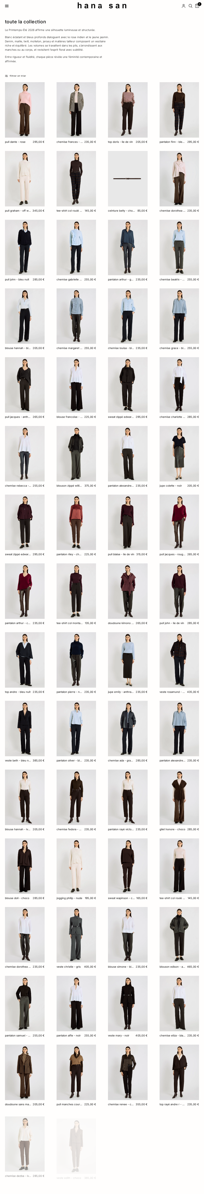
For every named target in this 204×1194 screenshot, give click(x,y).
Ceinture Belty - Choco (122, 210)
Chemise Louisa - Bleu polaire (121, 348)
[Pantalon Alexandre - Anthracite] (128, 453)
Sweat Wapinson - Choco (121, 898)
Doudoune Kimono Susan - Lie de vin (121, 623)
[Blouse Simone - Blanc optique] (128, 934)
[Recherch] (190, 6)
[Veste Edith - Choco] (76, 1141)
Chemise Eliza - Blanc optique (173, 1035)
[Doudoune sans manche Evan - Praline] (25, 1072)
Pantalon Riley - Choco (70, 554)
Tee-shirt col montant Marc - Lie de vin (70, 623)
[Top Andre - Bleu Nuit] (25, 660)
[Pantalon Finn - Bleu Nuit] (179, 110)
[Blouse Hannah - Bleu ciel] (25, 316)
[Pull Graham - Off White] (25, 178)
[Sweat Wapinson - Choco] (128, 866)
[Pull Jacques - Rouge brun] (179, 522)
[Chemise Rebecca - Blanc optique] (25, 453)
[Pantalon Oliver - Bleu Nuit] (76, 728)
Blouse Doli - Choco (17, 898)
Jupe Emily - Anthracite (121, 691)
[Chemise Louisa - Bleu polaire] (128, 316)
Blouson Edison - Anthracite (172, 966)
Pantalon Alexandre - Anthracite (121, 485)
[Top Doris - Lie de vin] (128, 110)
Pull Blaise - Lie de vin (121, 554)
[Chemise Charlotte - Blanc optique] (179, 385)
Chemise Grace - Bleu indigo (173, 348)
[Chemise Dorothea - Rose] (179, 178)
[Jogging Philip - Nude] (76, 866)
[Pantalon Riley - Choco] (76, 522)
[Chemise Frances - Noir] (76, 110)
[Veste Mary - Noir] (128, 1003)
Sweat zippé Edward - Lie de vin (18, 554)
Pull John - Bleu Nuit (17, 279)
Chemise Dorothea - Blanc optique (18, 966)
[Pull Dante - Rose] (25, 110)
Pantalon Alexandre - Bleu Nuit (173, 760)
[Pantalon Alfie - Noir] (76, 1003)
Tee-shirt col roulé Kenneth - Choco (70, 210)
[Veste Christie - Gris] (76, 934)
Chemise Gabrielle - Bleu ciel (70, 279)
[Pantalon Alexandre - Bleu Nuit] (179, 728)
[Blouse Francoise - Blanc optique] (76, 385)
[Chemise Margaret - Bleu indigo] (76, 316)
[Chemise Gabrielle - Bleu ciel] (76, 247)
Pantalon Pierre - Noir (70, 691)
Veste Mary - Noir (118, 1035)
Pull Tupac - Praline (119, 1172)
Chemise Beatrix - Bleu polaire (173, 279)
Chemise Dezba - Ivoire (18, 1172)
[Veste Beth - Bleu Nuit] (25, 728)
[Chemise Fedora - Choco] (76, 797)
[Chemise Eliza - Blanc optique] (179, 1003)
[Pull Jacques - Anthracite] (25, 385)
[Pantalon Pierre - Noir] (76, 660)
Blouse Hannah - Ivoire (18, 829)
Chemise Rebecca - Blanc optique (18, 485)
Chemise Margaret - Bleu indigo (70, 348)
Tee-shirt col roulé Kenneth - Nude (173, 898)
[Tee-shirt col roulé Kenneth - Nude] (179, 866)
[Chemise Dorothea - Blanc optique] (25, 934)
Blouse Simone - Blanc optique (121, 966)
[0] (196, 6)
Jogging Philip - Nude (69, 898)
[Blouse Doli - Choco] (25, 866)
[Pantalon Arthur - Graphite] (128, 247)
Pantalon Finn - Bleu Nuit (173, 141)
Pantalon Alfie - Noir (69, 1035)
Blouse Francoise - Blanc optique (70, 416)
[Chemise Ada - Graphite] (128, 728)
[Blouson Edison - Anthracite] (179, 934)
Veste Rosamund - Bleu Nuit (172, 691)
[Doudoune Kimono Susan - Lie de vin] (128, 591)
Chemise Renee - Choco (121, 1104)
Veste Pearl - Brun (171, 1172)
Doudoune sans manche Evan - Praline (18, 1104)
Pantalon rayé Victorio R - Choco (121, 829)
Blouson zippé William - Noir (70, 485)
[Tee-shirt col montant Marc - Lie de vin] (76, 591)
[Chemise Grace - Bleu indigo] (179, 316)
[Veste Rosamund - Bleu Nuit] (179, 660)
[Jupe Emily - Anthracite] (128, 660)
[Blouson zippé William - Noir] (76, 453)
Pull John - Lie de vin (172, 623)
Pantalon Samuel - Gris (18, 1035)
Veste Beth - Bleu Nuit (18, 760)
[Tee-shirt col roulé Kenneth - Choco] (76, 178)
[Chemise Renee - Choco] (128, 1072)
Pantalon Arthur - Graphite (121, 279)
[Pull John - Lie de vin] (179, 591)
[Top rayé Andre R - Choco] (179, 1072)
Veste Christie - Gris (69, 966)
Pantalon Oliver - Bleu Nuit (70, 760)
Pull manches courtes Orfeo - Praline (70, 1104)
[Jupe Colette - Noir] (179, 453)
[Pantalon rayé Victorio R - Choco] (128, 797)
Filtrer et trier (18, 76)
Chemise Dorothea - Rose (173, 210)
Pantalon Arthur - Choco (18, 623)
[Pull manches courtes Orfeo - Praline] (76, 1072)
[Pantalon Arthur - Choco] (25, 591)
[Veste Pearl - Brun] (179, 1141)
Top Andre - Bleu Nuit (17, 691)
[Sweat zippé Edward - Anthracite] (128, 385)
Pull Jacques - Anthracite (18, 416)
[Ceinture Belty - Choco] (128, 178)
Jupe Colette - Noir (171, 485)
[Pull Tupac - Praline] (128, 1141)
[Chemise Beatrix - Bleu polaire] (179, 247)
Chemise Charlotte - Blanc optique (173, 416)
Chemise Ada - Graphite (121, 760)
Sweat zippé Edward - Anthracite (121, 416)
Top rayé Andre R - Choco (173, 1104)
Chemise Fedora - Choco (70, 829)
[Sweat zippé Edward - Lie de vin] (25, 522)
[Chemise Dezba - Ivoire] (25, 1141)
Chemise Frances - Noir (70, 141)
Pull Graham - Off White (18, 210)
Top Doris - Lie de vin (120, 141)
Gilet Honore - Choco (172, 829)
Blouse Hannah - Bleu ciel (18, 348)
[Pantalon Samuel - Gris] (25, 1003)
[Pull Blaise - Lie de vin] (128, 522)
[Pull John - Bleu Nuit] (25, 247)
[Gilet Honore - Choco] (179, 797)
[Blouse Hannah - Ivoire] (25, 797)
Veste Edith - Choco (69, 1172)
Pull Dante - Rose (15, 141)
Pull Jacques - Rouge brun (173, 554)
